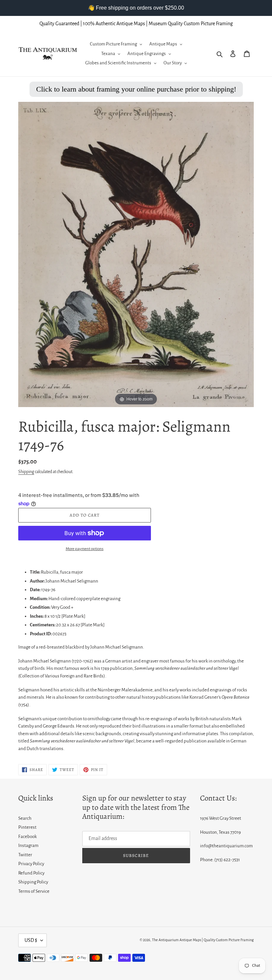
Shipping (26, 471)
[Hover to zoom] (136, 253)
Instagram (28, 845)
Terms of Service (33, 891)
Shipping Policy (33, 881)
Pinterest (27, 827)
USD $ (31, 940)
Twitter (25, 854)
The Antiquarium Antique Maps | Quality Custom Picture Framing (203, 940)
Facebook (27, 836)
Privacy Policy (31, 863)
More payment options (84, 549)
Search (25, 818)
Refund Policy (31, 873)
